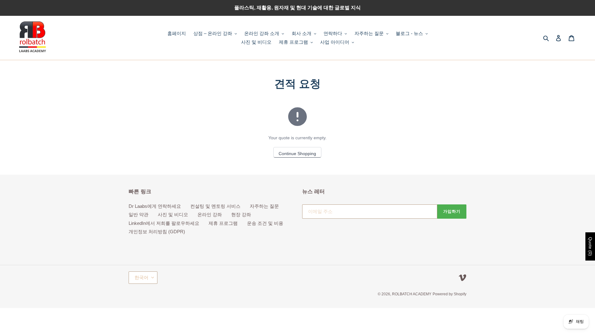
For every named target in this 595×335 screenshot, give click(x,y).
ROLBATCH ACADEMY (411, 294)
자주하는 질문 (264, 206)
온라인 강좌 (209, 214)
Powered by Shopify (449, 294)
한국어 (141, 277)
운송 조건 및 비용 (265, 223)
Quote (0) (590, 246)
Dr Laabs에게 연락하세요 (155, 206)
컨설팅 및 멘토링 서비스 (215, 206)
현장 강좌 (241, 214)
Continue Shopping (297, 153)
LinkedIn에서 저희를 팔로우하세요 (164, 223)
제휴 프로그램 (223, 223)
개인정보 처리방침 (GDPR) (157, 231)
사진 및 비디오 (173, 214)
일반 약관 (138, 214)
